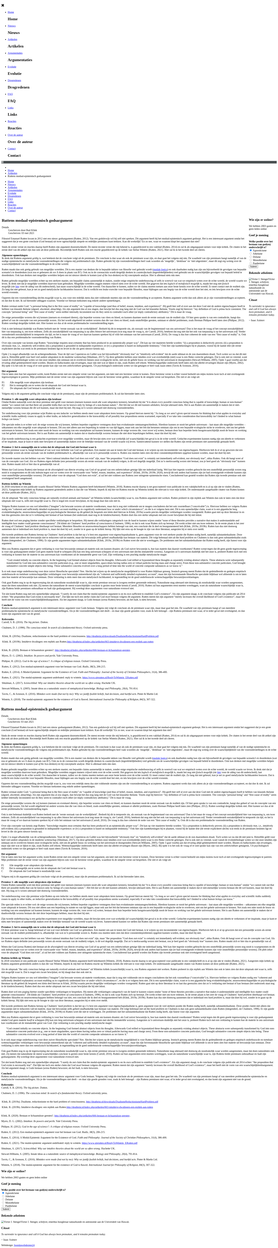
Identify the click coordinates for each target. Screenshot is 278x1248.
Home (11, 12)
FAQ (10, 94)
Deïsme (256, 257)
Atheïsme (257, 253)
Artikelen (12, 39)
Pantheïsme (258, 263)
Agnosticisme (259, 250)
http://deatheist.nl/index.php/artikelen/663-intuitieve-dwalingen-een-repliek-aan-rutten (110, 641)
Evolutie (12, 66)
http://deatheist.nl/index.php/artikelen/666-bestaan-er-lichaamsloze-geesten (92, 650)
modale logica (160, 269)
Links (11, 107)
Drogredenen (14, 80)
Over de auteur (15, 135)
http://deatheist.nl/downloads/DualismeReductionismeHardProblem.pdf (123, 636)
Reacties (12, 121)
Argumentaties (15, 53)
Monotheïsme (259, 260)
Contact (12, 148)
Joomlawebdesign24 (24, 1245)
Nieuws (12, 25)
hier (17, 286)
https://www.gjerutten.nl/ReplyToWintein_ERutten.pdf (110, 677)
